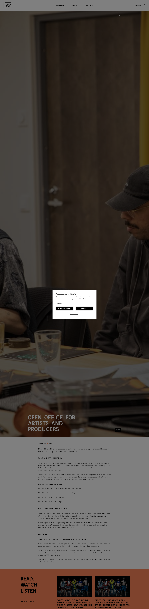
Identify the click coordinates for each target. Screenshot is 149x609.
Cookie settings (74, 314)
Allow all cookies (64, 308)
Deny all (84, 308)
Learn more (59, 303)
